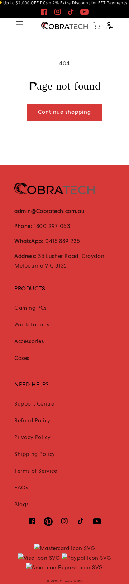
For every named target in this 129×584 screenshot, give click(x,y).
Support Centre (34, 403)
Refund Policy (32, 420)
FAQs (21, 487)
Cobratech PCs (71, 581)
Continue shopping (64, 112)
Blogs (21, 504)
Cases (21, 358)
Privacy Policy (32, 437)
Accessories (29, 341)
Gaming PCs (30, 307)
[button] (20, 24)
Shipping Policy (34, 454)
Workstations (31, 324)
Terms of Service (35, 470)
